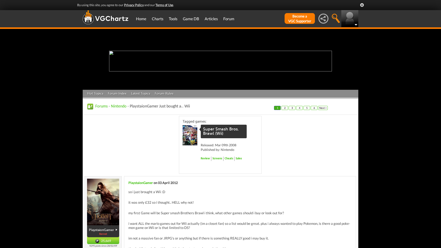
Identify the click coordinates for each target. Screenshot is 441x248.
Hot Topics (95, 94)
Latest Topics (140, 94)
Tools (173, 18)
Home (141, 18)
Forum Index (117, 94)
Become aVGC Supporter (299, 18)
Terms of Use (164, 5)
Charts (157, 18)
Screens (217, 158)
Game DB (191, 18)
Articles (211, 18)
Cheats (229, 158)
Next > (323, 107)
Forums (101, 106)
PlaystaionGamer (140, 183)
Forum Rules (164, 94)
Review (205, 158)
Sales (239, 158)
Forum (228, 18)
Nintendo (119, 106)
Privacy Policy (134, 5)
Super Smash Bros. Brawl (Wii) (221, 131)
